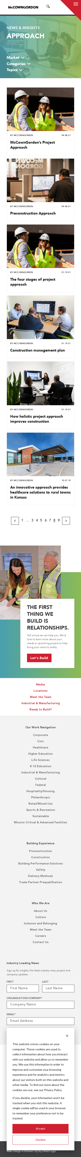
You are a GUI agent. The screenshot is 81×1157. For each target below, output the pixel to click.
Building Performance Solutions (40, 863)
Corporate (40, 735)
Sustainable (40, 816)
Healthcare (40, 747)
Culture (40, 917)
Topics (12, 70)
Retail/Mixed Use (40, 803)
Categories (16, 64)
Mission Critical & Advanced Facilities (40, 822)
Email (11, 1014)
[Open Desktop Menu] (53, 7)
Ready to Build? (40, 709)
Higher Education (40, 753)
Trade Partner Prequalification (40, 882)
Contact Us (41, 942)
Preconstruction (40, 851)
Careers (40, 936)
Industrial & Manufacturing (40, 703)
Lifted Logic (49, 1151)
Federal (40, 785)
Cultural (40, 778)
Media (40, 684)
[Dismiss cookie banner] (67, 1036)
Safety (40, 869)
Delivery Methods (40, 876)
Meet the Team (40, 697)
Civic (40, 741)
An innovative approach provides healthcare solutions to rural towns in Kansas (40, 492)
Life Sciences (40, 760)
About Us (40, 911)
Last (45, 982)
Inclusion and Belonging (40, 923)
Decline (40, 1139)
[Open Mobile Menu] (75, 4)
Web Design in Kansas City (22, 1151)
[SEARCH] (48, 7)
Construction (40, 857)
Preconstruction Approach (33, 213)
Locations (41, 690)
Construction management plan (37, 350)
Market (13, 57)
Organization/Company (24, 998)
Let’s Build (39, 658)
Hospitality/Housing (40, 791)
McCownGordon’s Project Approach (32, 144)
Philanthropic (40, 797)
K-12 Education (40, 766)
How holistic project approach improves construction (36, 419)
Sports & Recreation (40, 810)
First (10, 982)
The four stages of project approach (32, 281)
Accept (40, 1128)
